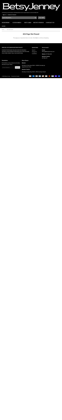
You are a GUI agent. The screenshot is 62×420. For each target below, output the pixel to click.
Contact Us (50, 22)
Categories (17, 22)
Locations (34, 53)
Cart (42, 17)
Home (3, 29)
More (3, 26)
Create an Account (12, 14)
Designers (6, 22)
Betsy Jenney (7, 76)
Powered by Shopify (15, 76)
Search (33, 50)
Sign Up (17, 67)
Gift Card (27, 22)
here (36, 37)
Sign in (4, 14)
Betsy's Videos (38, 22)
